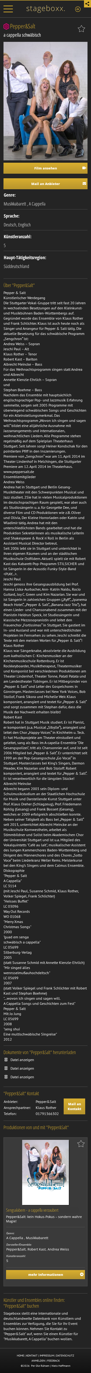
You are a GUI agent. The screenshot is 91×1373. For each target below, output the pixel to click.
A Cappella (37, 204)
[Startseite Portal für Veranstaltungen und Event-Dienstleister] (45, 8)
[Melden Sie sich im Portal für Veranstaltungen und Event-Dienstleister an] (77, 8)
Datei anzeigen (22, 1059)
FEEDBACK (53, 1360)
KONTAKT (32, 1355)
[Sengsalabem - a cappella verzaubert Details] (45, 1172)
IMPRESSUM (47, 1355)
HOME (20, 1355)
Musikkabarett (15, 204)
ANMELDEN (38, 1360)
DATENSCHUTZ (65, 1355)
